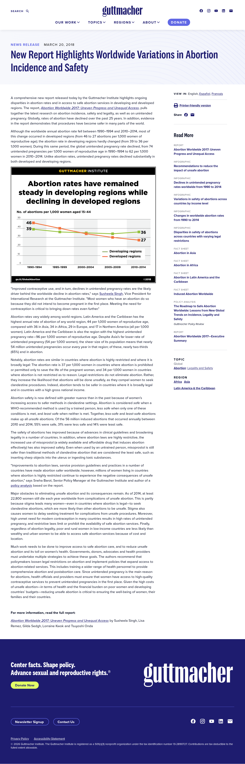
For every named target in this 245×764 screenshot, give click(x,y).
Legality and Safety (200, 368)
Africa (178, 382)
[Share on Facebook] (186, 115)
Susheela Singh (111, 293)
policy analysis (21, 485)
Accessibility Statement (49, 739)
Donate (179, 22)
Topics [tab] (95, 22)
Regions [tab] (122, 22)
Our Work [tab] (65, 22)
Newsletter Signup (30, 721)
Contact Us (66, 721)
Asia (187, 382)
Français (217, 94)
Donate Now (24, 685)
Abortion (180, 368)
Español (204, 94)
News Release (25, 44)
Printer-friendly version (195, 105)
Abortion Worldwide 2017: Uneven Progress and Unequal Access (90, 107)
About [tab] (149, 22)
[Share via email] (192, 115)
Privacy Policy (20, 739)
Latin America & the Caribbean (194, 388)
